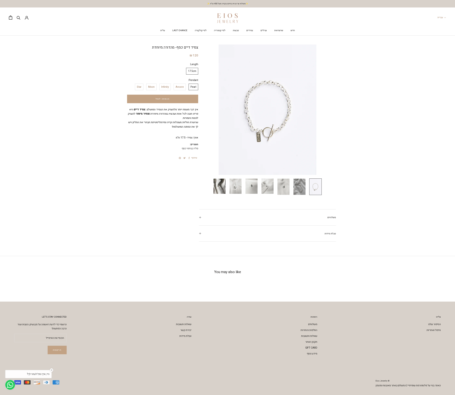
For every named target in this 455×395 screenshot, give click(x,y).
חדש (293, 30)
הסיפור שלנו (434, 324)
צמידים (249, 30)
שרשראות (278, 30)
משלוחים (331, 217)
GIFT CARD (311, 348)
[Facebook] (189, 158)
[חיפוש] (18, 17)
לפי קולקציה (201, 30)
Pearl (193, 87)
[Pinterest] (180, 158)
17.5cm (192, 71)
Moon (151, 87)
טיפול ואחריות (434, 330)
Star (139, 87)
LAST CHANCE (179, 30)
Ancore (180, 87)
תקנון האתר (311, 342)
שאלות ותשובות (309, 336)
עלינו (162, 30)
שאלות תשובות (183, 324)
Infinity (165, 87)
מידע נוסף (312, 354)
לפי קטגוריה (219, 30)
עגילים (264, 30)
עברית (440, 17)
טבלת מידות (330, 233)
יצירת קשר (185, 330)
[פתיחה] (10, 17)
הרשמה (57, 350)
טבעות (236, 30)
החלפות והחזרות (309, 330)
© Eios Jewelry (383, 380)
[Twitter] (184, 158)
